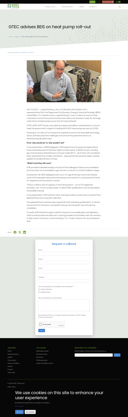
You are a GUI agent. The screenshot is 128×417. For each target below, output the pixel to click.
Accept (19, 412)
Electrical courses (41, 354)
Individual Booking (46, 289)
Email (40, 268)
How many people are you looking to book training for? (55, 286)
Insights (81, 6)
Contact (10, 369)
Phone (40, 259)
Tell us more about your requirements (50, 298)
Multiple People (45, 292)
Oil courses (39, 357)
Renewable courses (42, 351)
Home (10, 36)
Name (40, 250)
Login (98, 2)
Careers (10, 366)
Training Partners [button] (67, 6)
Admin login (11, 372)
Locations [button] (92, 6)
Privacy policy (12, 360)
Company (41, 277)
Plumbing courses (41, 360)
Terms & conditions (13, 363)
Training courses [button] (50, 6)
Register (92, 2)
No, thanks (30, 412)
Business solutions (13, 354)
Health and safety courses (44, 363)
